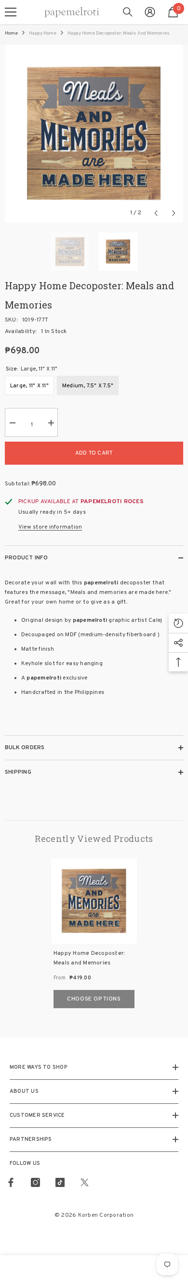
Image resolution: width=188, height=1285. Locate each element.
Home (11, 33)
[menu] (10, 12)
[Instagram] (35, 1182)
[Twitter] (84, 1182)
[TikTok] (60, 1182)
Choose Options (94, 999)
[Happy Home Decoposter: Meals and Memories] (94, 901)
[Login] (150, 12)
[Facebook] (10, 1182)
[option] (94, 133)
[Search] (128, 12)
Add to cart (94, 453)
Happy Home (42, 33)
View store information (50, 527)
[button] (156, 213)
